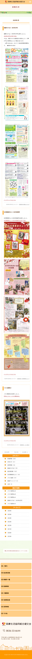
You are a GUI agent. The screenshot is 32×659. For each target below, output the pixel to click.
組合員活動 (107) (12, 471)
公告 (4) (9, 484)
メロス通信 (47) (11, 477)
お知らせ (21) (11, 461)
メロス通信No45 (11, 494)
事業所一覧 (6, 579)
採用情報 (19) (11, 465)
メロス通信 (26, 444)
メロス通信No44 (11, 497)
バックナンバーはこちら (10, 200)
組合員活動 (6, 572)
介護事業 (6, 593)
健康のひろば (26, 204)
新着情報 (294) (11, 458)
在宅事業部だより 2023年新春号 (12, 212)
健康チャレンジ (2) (12, 480)
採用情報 (6, 606)
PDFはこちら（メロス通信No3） (12, 396)
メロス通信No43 (11, 503)
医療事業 (6, 586)
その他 (5, 613)
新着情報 (21, 204)
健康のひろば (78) (12, 468)
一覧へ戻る (16, 452)
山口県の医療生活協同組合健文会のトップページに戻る (16, 550)
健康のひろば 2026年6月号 (14, 500)
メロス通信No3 (7, 387)
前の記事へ (7, 452)
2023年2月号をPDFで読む (10, 36)
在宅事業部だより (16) (13, 474)
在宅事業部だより (25, 378)
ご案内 (5, 566)
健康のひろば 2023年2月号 (11, 27)
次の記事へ (24, 452)
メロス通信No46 (11, 491)
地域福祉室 (6, 600)
